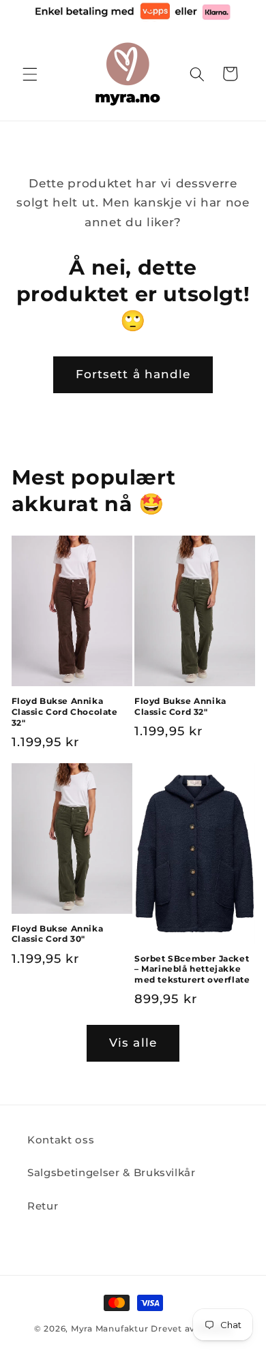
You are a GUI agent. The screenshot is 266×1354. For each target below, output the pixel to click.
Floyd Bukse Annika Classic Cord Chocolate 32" (65, 711)
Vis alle (133, 1042)
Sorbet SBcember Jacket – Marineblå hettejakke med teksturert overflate (192, 969)
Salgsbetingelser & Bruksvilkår (111, 1172)
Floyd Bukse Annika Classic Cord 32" (180, 706)
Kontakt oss (60, 1139)
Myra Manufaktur (110, 1328)
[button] (30, 73)
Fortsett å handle (133, 374)
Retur (42, 1205)
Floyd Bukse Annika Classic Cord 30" (58, 933)
